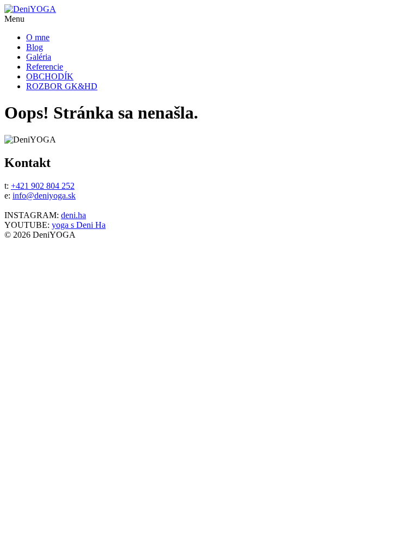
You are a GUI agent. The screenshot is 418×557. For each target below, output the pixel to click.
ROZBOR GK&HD (61, 86)
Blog (34, 47)
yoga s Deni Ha (79, 225)
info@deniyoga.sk (44, 195)
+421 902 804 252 (43, 185)
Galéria (38, 56)
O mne (38, 37)
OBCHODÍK (49, 76)
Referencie (44, 66)
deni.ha (73, 215)
